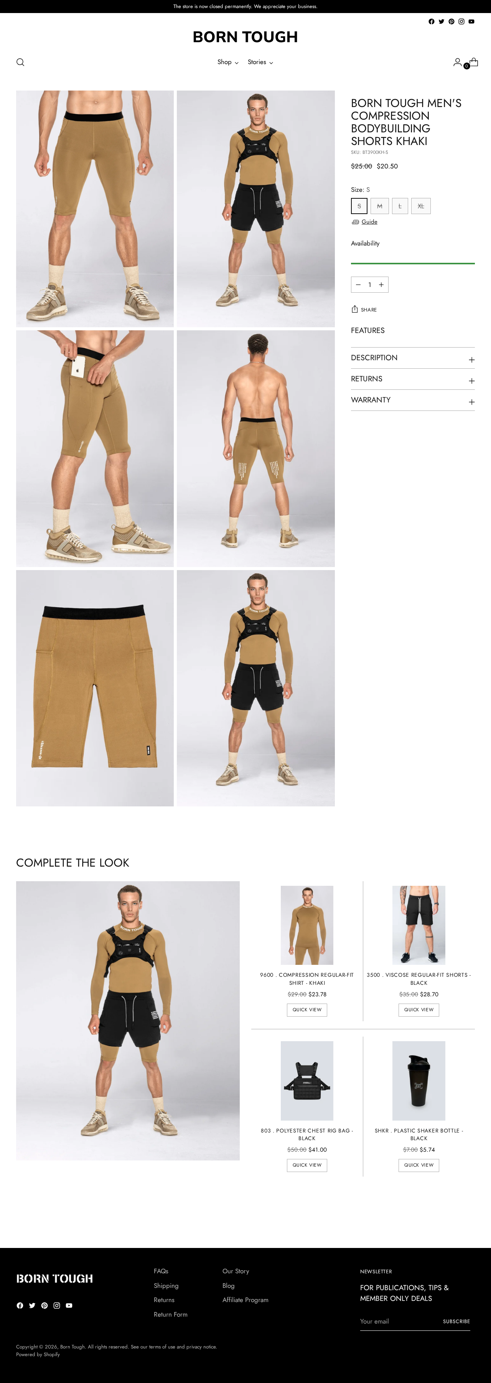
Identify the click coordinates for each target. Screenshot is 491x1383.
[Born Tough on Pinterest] (451, 21)
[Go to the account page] (454, 62)
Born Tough (72, 1346)
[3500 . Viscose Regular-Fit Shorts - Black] (418, 925)
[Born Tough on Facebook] (431, 21)
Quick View (307, 1009)
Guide (369, 222)
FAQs (161, 1271)
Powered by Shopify (38, 1354)
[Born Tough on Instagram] (461, 21)
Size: (360, 189)
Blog (228, 1285)
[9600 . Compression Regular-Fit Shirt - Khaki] (307, 925)
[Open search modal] (20, 62)
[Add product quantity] (358, 284)
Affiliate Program (245, 1299)
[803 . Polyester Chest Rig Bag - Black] (307, 1081)
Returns (164, 1299)
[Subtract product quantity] (381, 284)
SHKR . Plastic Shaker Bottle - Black (419, 1134)
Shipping (166, 1285)
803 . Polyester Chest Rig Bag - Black (307, 1134)
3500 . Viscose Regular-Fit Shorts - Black (419, 979)
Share (369, 309)
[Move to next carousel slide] (468, 1221)
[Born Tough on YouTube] (471, 21)
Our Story (235, 1271)
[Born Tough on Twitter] (441, 21)
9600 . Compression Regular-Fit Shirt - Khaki (307, 979)
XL (421, 206)
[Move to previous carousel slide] (450, 1221)
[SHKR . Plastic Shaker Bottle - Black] (418, 1081)
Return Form (171, 1314)
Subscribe (456, 1321)
